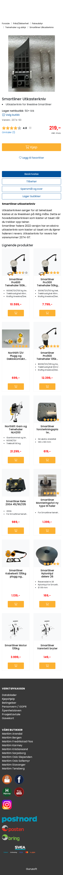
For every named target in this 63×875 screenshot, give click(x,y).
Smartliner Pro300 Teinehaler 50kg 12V (47, 282)
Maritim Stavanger (14, 765)
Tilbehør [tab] (31, 181)
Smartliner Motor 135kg (16, 647)
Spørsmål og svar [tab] (32, 189)
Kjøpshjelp (8, 699)
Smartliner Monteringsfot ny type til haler (47, 503)
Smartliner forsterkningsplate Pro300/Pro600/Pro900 (47, 429)
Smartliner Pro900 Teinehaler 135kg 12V (47, 356)
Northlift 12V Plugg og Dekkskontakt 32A (16, 356)
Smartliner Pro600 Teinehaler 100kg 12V (16, 282)
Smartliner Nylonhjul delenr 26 (47, 573)
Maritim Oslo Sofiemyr (16, 761)
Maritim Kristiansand (15, 749)
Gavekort (8, 718)
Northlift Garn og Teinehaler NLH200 (16, 429)
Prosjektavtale (11, 714)
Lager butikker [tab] (31, 196)
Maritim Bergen (11, 737)
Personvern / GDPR (14, 706)
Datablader (9, 695)
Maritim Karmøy (12, 745)
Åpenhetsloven (11, 710)
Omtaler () (8, 132)
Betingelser (9, 703)
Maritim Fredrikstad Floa (17, 741)
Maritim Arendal (12, 734)
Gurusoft (31, 869)
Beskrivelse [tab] (31, 174)
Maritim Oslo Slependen (17, 757)
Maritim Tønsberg (13, 768)
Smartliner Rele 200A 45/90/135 (15, 503)
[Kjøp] (16, 313)
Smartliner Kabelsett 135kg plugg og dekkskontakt (15, 573)
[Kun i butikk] (47, 313)
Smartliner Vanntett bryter (47, 647)
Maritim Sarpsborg (14, 753)
